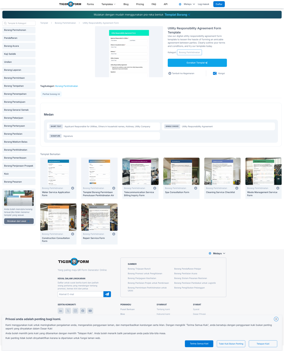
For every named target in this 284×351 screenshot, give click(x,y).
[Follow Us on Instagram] (75, 311)
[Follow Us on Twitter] (68, 311)
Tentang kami (163, 309)
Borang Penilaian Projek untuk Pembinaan (148, 283)
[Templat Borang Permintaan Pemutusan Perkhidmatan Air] (99, 178)
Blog (126, 4)
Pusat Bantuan (127, 309)
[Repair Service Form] (99, 224)
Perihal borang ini (51, 94)
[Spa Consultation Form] (181, 178)
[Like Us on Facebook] (83, 311)
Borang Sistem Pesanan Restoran (190, 278)
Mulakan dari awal (16, 221)
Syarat (196, 309)
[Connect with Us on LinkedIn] (61, 311)
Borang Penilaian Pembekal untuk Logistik (195, 283)
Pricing (140, 4)
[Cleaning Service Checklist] (222, 178)
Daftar (219, 4)
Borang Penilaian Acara (185, 273)
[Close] (276, 319)
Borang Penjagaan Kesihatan (142, 278)
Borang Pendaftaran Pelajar (187, 268)
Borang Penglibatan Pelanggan (189, 287)
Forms (90, 4)
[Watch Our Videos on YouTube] (90, 311)
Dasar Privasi (199, 314)
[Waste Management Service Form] (263, 178)
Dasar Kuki (46, 328)
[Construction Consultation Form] (58, 224)
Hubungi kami (163, 314)
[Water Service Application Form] (58, 178)
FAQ (154, 4)
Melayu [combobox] (188, 4)
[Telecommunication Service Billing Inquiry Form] (140, 178)
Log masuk (203, 4)
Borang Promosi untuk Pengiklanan (145, 273)
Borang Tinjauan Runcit (139, 268)
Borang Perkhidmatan (65, 23)
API (165, 4)
